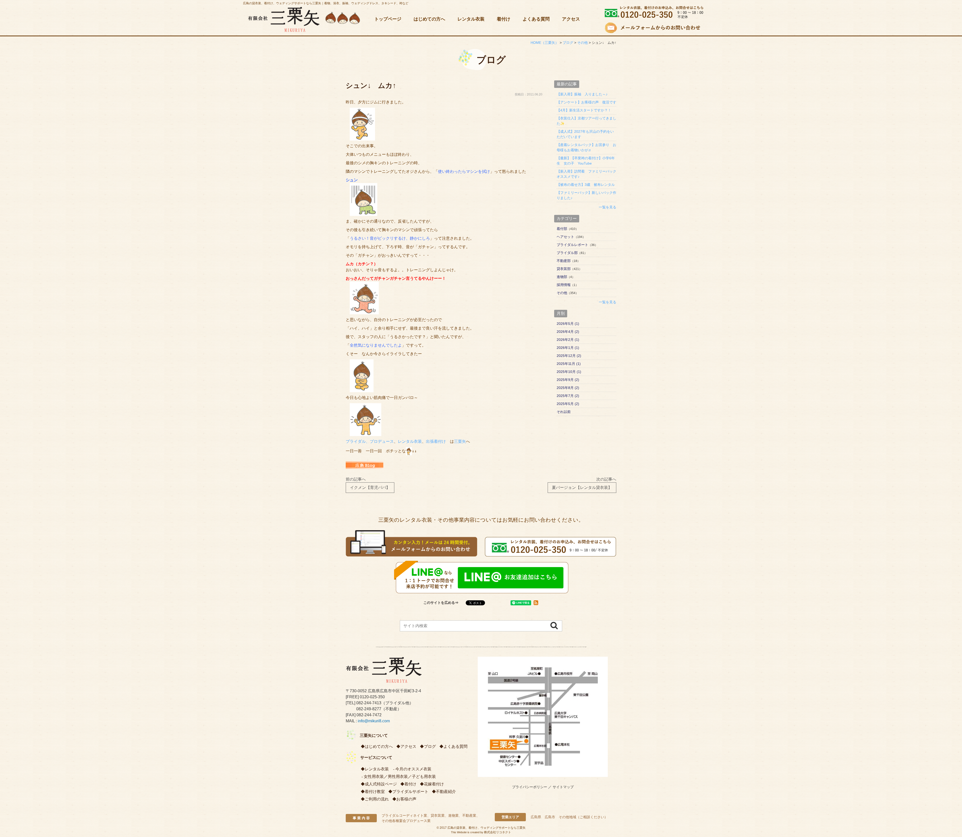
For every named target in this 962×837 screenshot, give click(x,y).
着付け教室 (375, 791)
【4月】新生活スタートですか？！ (584, 110)
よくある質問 (536, 19)
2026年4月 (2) (568, 332)
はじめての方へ (429, 19)
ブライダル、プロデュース (370, 441)
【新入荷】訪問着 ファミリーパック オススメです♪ (586, 174)
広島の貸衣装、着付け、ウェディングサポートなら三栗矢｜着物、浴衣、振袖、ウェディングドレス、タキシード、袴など (325, 3)
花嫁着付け (434, 784)
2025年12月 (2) (569, 356)
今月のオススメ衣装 (413, 769)
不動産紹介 (446, 791)
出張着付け (436, 441)
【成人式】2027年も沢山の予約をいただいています (585, 134)
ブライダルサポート (410, 791)
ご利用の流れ (377, 799)
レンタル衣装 (471, 19)
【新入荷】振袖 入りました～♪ (582, 94)
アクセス (571, 19)
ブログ (430, 746)
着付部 (562, 229)
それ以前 (564, 412)
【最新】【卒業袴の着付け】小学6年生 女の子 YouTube (586, 160)
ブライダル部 (567, 253)
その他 (562, 293)
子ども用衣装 (424, 776)
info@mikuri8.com (374, 721)
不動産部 (564, 261)
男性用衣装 (398, 776)
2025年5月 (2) (568, 404)
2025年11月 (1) (569, 364)
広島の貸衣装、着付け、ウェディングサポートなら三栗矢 (486, 827)
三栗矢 (460, 441)
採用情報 (564, 285)
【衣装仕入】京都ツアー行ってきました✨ (586, 120)
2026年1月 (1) (568, 348)
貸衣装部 (564, 269)
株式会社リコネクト (497, 832)
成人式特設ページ (381, 784)
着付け (503, 19)
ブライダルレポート (572, 245)
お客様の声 (406, 799)
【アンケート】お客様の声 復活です (586, 102)
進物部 (562, 277)
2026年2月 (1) (568, 340)
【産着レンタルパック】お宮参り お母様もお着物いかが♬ (586, 147)
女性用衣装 (374, 776)
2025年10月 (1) (569, 372)
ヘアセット (565, 237)
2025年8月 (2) (568, 388)
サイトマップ (563, 787)
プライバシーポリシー (529, 787)
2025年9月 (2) (568, 380)
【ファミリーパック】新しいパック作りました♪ (586, 195)
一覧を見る (607, 207)
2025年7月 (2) (568, 396)
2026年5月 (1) (568, 324)
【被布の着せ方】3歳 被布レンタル (586, 185)
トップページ (387, 19)
